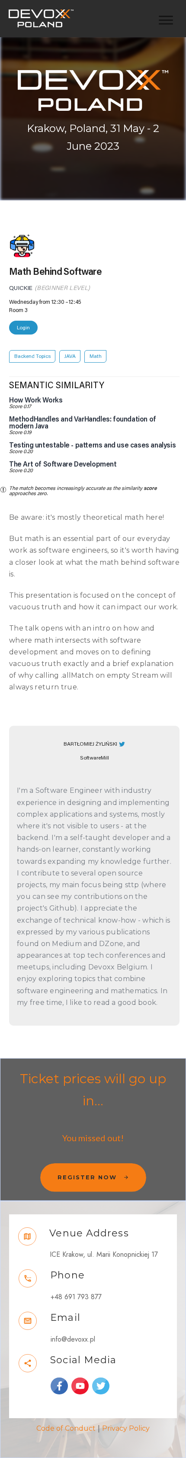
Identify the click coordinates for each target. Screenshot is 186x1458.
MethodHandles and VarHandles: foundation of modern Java (82, 422)
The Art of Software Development (63, 464)
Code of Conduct (66, 1428)
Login (23, 328)
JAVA (70, 356)
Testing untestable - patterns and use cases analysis (92, 445)
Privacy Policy (126, 1428)
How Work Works (35, 400)
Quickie (20, 288)
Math (96, 356)
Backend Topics (32, 356)
